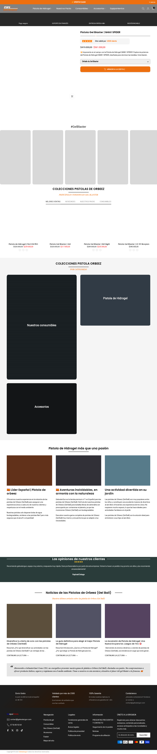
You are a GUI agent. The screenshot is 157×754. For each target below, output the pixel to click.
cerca (5, 2)
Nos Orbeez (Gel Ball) (52, 728)
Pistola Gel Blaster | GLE (60, 244)
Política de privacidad (76, 731)
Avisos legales (73, 727)
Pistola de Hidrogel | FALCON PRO (23, 244)
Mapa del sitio (49, 741)
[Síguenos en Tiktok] (22, 730)
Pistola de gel (49, 720)
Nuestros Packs (63, 8)
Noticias (96, 731)
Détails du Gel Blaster (90, 61)
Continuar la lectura (17, 655)
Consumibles (81, 8)
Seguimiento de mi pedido (103, 727)
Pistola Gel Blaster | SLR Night (97, 244)
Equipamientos (117, 8)
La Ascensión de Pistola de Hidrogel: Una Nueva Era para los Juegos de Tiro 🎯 (125, 642)
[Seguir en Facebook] (8, 730)
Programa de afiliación (101, 735)
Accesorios (99, 8)
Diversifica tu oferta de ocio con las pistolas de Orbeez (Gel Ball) (29, 642)
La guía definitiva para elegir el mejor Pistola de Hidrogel (78, 642)
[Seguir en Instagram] (17, 730)
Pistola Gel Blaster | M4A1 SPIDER (100, 32)
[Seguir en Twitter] (12, 730)
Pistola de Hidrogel (42, 8)
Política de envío (74, 735)
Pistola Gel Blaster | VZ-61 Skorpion (133, 244)
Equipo (46, 737)
